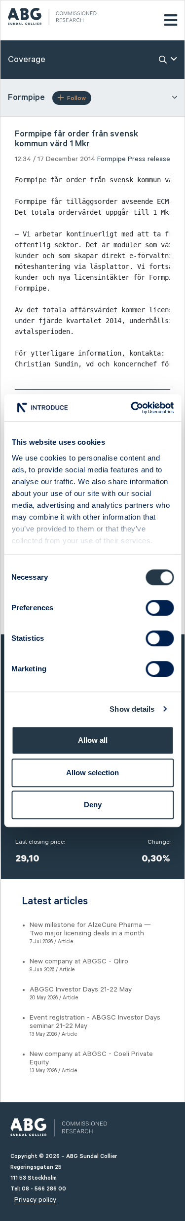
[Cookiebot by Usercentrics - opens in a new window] (132, 407)
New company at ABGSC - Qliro (79, 961)
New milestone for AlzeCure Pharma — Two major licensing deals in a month (90, 929)
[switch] (160, 608)
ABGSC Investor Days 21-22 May (81, 989)
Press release (149, 159)
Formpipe (111, 159)
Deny (93, 804)
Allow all (93, 740)
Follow (76, 98)
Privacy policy (35, 1200)
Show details (132, 709)
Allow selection (92, 772)
